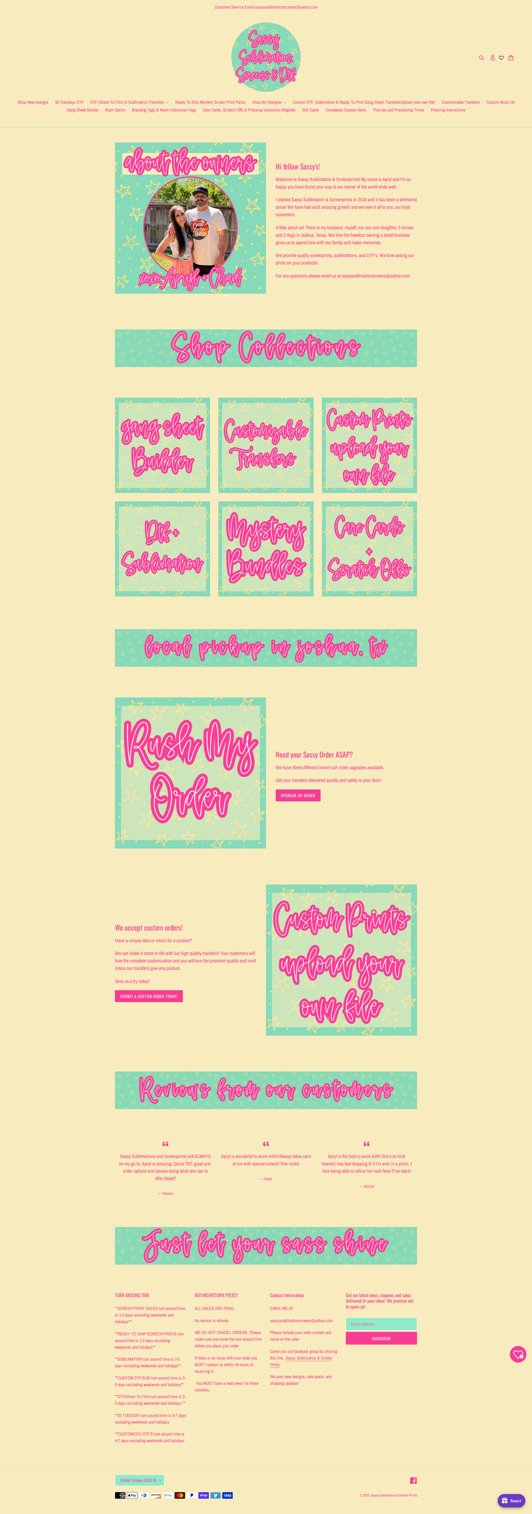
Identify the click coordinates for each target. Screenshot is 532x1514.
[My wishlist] (501, 57)
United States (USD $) (138, 1480)
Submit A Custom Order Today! (149, 996)
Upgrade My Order (298, 795)
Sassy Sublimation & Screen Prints (394, 1495)
